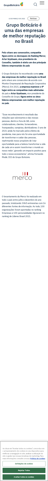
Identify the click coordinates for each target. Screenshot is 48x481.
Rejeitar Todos (24, 470)
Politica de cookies (37, 458)
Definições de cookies (24, 464)
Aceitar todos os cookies (24, 477)
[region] (24, 461)
